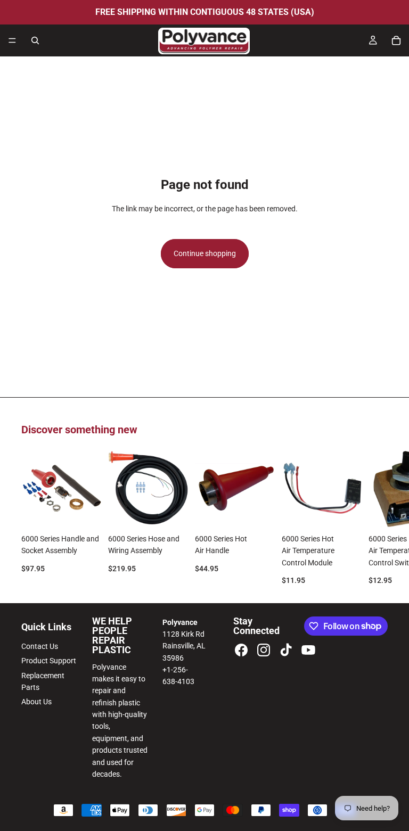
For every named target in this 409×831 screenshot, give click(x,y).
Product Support (48, 660)
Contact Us (39, 646)
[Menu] (12, 40)
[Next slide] (376, 517)
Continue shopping (205, 253)
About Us (36, 701)
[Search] (35, 40)
